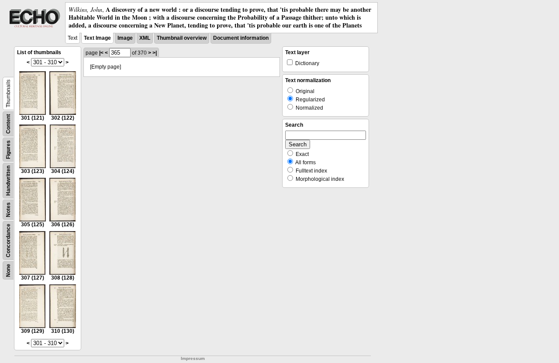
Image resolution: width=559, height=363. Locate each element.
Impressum (193, 358)
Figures (8, 149)
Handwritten (8, 181)
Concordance (8, 240)
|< (101, 53)
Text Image (97, 38)
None (8, 270)
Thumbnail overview (182, 38)
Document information (241, 38)
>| (154, 53)
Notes (8, 209)
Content (8, 124)
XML (144, 38)
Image (125, 38)
